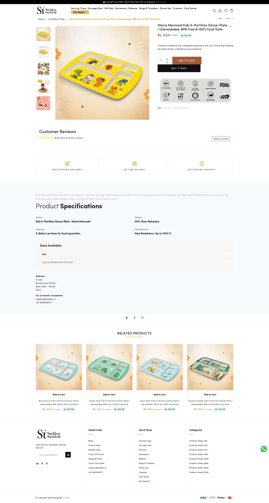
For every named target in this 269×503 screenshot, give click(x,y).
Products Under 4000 (198, 467)
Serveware (121, 8)
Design (56, 497)
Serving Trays (78, 8)
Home (41, 19)
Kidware (132, 8)
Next (229, 18)
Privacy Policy (94, 445)
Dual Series (190, 8)
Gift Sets (108, 8)
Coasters (178, 8)
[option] (43, 34)
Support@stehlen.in (46, 299)
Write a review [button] (221, 138)
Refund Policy (94, 449)
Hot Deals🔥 (80, 12)
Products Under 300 (198, 440)
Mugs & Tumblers (148, 8)
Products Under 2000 (198, 458)
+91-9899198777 (44, 302)
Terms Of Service (96, 454)
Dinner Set (165, 8)
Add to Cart (186, 60)
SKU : (160, 107)
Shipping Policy (95, 458)
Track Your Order (96, 463)
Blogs (90, 440)
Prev (220, 18)
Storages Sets (95, 8)
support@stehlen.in (97, 467)
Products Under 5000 (198, 472)
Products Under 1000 (198, 454)
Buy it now (179, 68)
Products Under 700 (198, 449)
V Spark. (66, 497)
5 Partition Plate (56, 19)
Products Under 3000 (198, 463)
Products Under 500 (198, 445)
